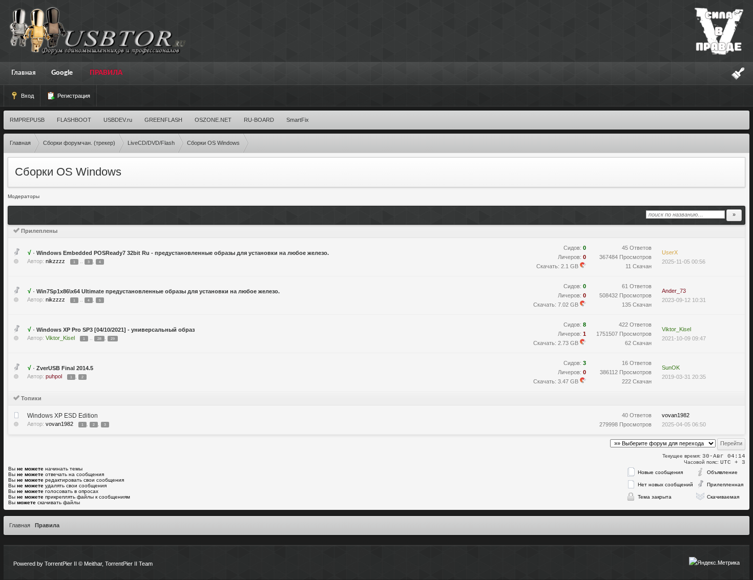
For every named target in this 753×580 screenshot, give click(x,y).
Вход (26, 96)
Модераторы (23, 196)
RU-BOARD (259, 120)
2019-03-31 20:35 (684, 377)
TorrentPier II (61, 564)
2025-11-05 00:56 (683, 262)
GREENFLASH (163, 120)
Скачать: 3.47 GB (555, 381)
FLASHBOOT (74, 120)
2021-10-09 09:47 (684, 338)
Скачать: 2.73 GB (555, 343)
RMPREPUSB (27, 120)
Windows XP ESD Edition (62, 415)
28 (99, 338)
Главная (23, 73)
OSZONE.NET (213, 120)
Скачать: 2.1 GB (557, 266)
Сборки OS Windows (68, 171)
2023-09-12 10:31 (684, 300)
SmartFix (297, 120)
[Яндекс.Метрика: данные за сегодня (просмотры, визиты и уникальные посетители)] (714, 562)
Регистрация (73, 96)
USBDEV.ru (117, 120)
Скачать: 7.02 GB (555, 305)
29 (113, 338)
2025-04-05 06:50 (684, 424)
